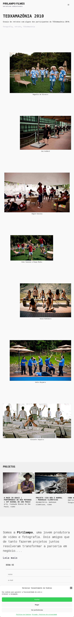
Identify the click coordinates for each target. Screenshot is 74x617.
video (12, 507)
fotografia (7, 26)
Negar (37, 605)
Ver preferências (37, 610)
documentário (41, 502)
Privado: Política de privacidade (44, 614)
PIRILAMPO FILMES (14, 3)
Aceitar (37, 599)
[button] (71, 588)
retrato (17, 26)
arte (6, 504)
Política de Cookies (23, 614)
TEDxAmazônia (29, 26)
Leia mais (10, 557)
